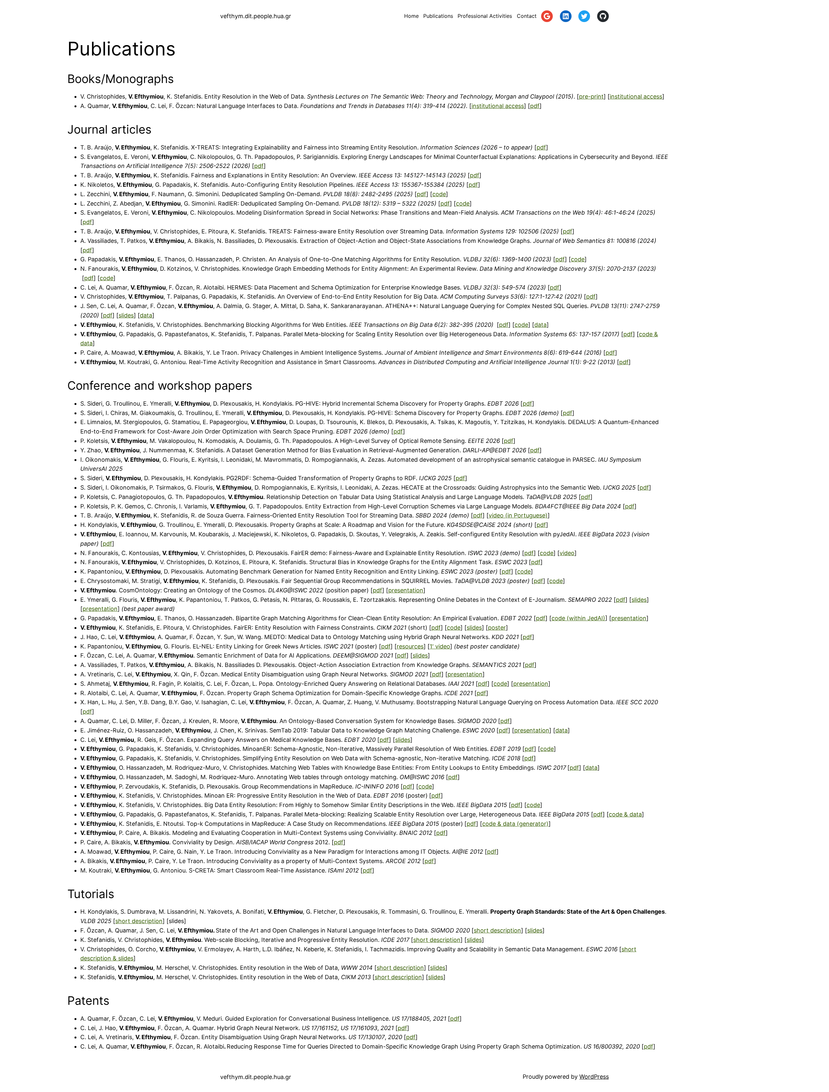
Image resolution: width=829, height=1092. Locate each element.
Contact (527, 16)
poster (497, 627)
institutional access (636, 96)
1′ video (440, 646)
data (146, 315)
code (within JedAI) (578, 618)
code (439, 194)
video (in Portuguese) (518, 515)
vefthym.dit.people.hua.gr (255, 16)
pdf (534, 105)
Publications (438, 16)
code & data (625, 814)
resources (410, 646)
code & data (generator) (515, 823)
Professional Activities (485, 16)
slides (126, 315)
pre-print (591, 96)
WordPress (594, 1076)
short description (139, 921)
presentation (405, 590)
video (567, 553)
